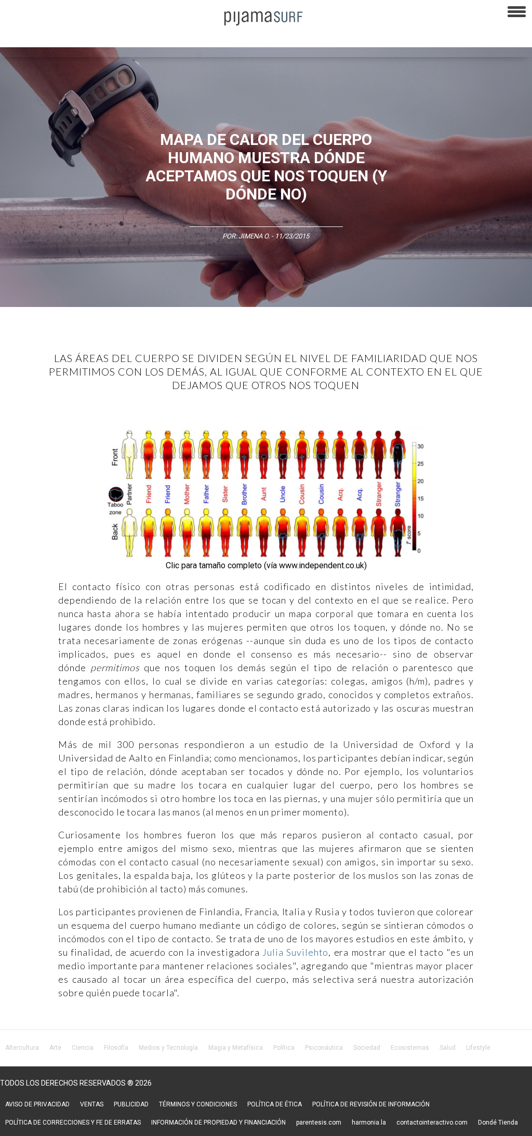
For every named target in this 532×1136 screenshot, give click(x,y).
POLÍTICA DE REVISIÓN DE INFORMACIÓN (371, 1104)
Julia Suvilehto (295, 952)
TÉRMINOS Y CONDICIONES (198, 1104)
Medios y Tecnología (168, 1047)
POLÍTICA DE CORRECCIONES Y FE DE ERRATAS (73, 1122)
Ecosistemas (410, 1047)
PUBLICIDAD (131, 1104)
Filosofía (116, 1047)
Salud (448, 1047)
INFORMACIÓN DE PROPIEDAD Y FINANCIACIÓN (218, 1122)
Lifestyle (478, 1047)
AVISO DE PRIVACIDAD (37, 1104)
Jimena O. (254, 236)
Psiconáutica (324, 1047)
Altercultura (22, 1047)
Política (284, 1047)
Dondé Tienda (498, 1122)
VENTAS (91, 1104)
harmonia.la (369, 1122)
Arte (55, 1047)
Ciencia (83, 1047)
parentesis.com (318, 1122)
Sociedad (366, 1047)
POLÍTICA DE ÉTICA (274, 1104)
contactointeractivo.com (432, 1122)
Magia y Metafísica (235, 1047)
